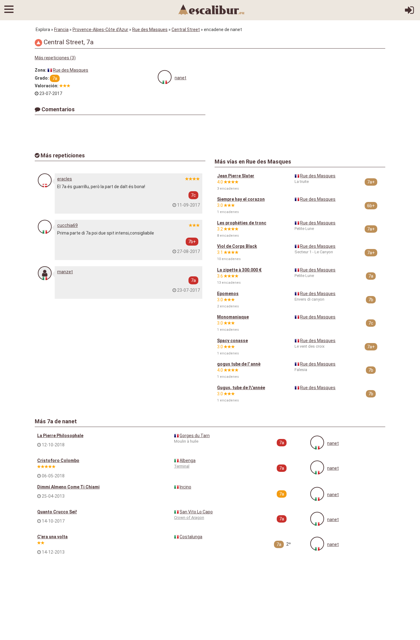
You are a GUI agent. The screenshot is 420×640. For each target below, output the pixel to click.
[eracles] (45, 180)
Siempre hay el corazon (241, 199)
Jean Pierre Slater (235, 175)
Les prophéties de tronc (241, 222)
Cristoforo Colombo (58, 460)
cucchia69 (67, 225)
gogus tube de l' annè (238, 363)
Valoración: (46, 85)
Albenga (188, 460)
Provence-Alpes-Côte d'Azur (100, 29)
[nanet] (165, 77)
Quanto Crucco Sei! (57, 511)
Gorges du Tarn (195, 435)
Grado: (42, 78)
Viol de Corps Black (237, 246)
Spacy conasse (232, 340)
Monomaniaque (233, 316)
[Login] (409, 12)
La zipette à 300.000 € (239, 269)
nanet (180, 77)
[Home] (211, 9)
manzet (65, 271)
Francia (61, 29)
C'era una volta (52, 536)
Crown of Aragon (189, 517)
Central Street (186, 29)
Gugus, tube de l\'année (241, 387)
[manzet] (45, 273)
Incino (185, 486)
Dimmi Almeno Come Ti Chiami (68, 486)
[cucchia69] (45, 227)
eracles (64, 178)
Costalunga (191, 536)
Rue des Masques (150, 29)
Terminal (181, 466)
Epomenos (228, 293)
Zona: (40, 70)
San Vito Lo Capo (196, 511)
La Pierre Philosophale (60, 435)
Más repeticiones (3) (55, 57)
